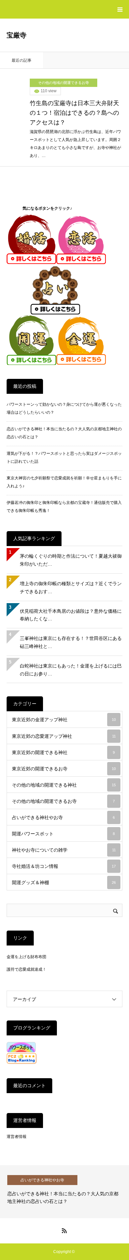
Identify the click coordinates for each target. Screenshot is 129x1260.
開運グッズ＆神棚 (64, 882)
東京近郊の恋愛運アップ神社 (64, 736)
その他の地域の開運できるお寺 (63, 83)
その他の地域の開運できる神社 (64, 785)
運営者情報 (16, 1136)
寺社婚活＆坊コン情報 (64, 866)
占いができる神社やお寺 (63, 817)
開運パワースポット (63, 833)
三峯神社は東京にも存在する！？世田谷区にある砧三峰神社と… (71, 642)
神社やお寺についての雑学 (64, 850)
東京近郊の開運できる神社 (63, 752)
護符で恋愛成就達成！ (26, 969)
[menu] (119, 9)
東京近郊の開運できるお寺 (64, 768)
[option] (64, 1191)
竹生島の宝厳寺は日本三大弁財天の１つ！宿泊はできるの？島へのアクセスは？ (74, 113)
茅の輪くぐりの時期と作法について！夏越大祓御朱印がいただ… (71, 560)
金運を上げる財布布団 (26, 956)
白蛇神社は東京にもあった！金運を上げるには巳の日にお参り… (71, 669)
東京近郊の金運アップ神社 (64, 719)
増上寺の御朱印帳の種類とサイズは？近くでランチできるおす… (71, 587)
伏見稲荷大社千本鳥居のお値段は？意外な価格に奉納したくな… (71, 615)
